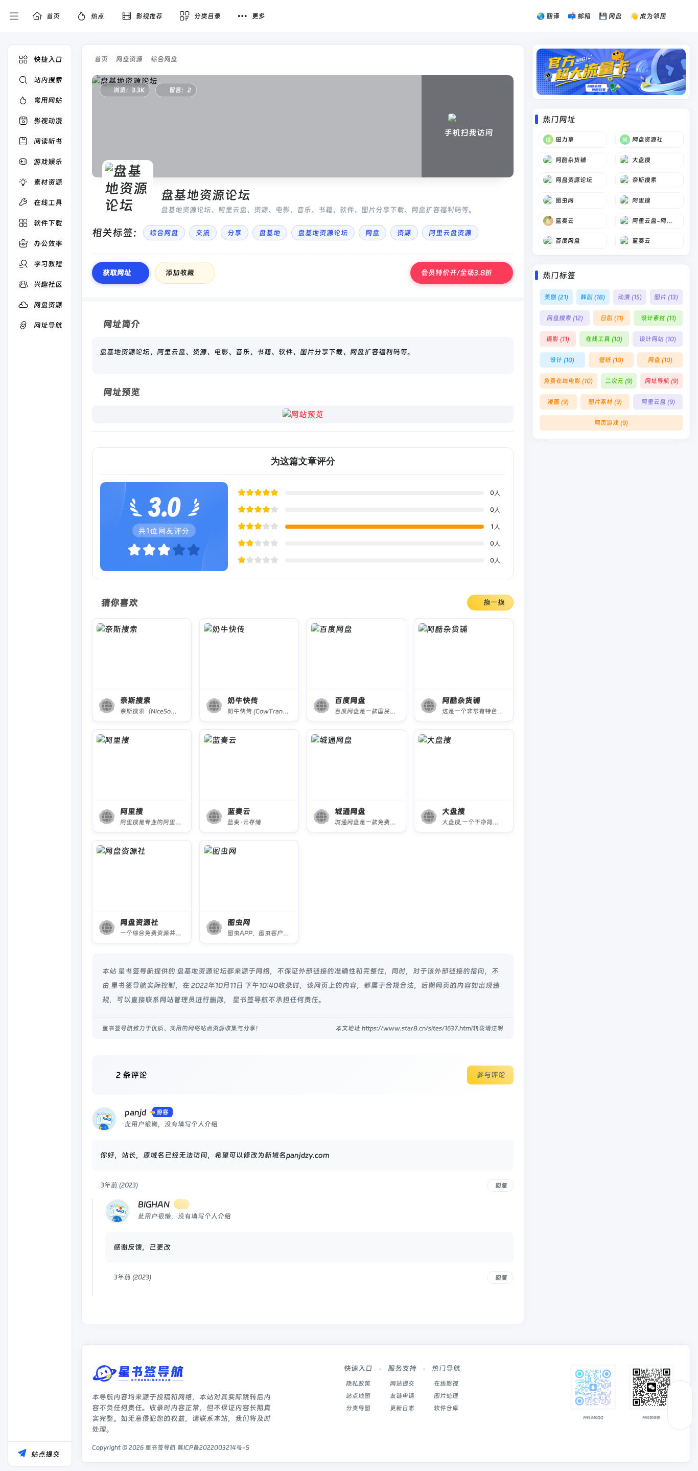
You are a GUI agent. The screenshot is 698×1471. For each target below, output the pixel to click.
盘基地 (270, 233)
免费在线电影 (568, 380)
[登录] (684, 16)
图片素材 (605, 401)
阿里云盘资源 (450, 233)
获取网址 (117, 272)
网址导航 (662, 380)
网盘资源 (129, 59)
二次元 (619, 380)
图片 (666, 297)
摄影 (557, 339)
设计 (562, 360)
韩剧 (592, 297)
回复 (501, 1185)
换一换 (494, 602)
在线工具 (604, 339)
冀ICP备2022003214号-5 (213, 1447)
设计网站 (657, 339)
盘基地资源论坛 (323, 233)
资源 (404, 233)
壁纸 (611, 360)
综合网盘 (164, 59)
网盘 (372, 233)
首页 (101, 59)
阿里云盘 (658, 401)
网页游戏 (611, 422)
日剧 (611, 318)
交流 (203, 233)
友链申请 (402, 1395)
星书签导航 (160, 1447)
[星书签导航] (138, 1377)
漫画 (558, 401)
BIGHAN (154, 1204)
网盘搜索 (565, 318)
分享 (234, 233)
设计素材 (658, 318)
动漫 (630, 297)
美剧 (556, 297)
